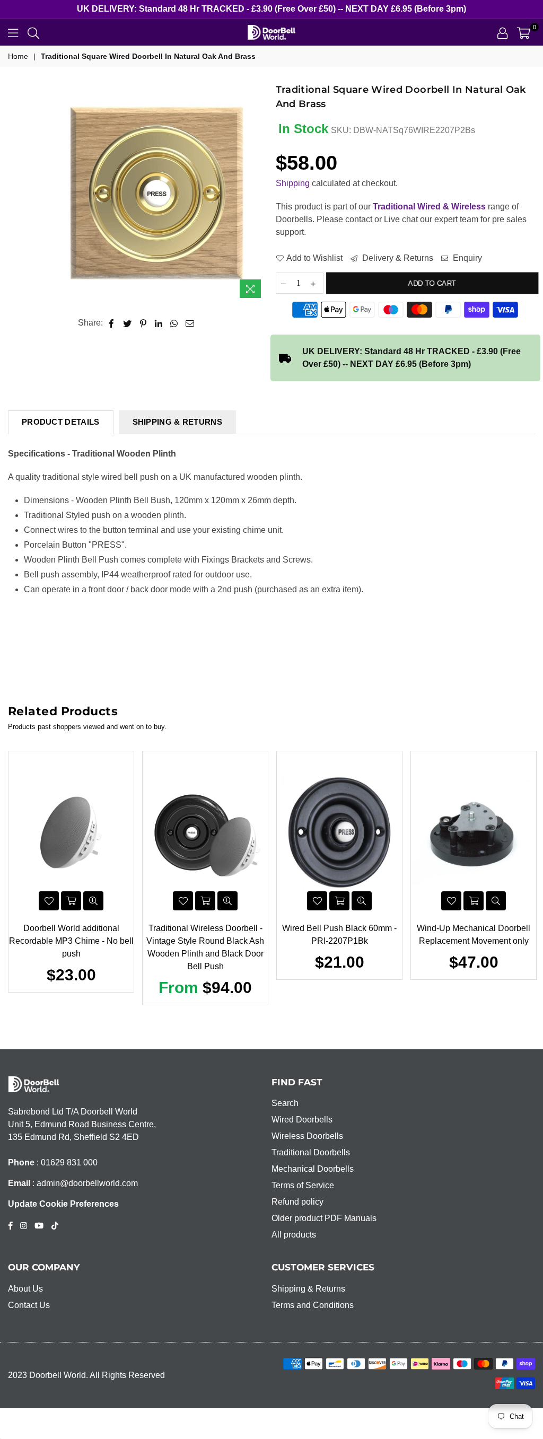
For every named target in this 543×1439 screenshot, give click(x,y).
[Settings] (502, 32)
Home (18, 56)
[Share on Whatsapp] (174, 323)
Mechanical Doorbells (313, 1168)
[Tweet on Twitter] (127, 323)
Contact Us (29, 1305)
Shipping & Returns (308, 1288)
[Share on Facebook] (112, 323)
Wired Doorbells (302, 1119)
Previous (13, 881)
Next (530, 881)
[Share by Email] (190, 323)
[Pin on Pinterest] (143, 323)
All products (294, 1234)
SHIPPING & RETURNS (177, 421)
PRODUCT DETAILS (61, 421)
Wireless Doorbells (307, 1135)
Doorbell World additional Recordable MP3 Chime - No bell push (71, 941)
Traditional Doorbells (311, 1152)
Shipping (293, 183)
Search (285, 1103)
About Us (25, 1288)
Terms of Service (303, 1185)
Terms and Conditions (313, 1305)
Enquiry (466, 257)
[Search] (33, 32)
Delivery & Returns (396, 257)
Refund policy (297, 1201)
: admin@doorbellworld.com (84, 1183)
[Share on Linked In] (159, 323)
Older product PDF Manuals (324, 1218)
